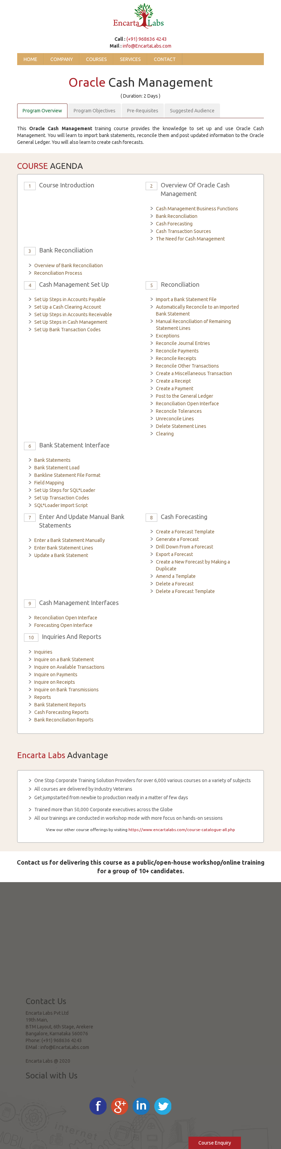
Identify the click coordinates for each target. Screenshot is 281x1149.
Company (61, 59)
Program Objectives (94, 110)
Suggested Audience (192, 110)
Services (130, 59)
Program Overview (42, 110)
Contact (165, 59)
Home (30, 59)
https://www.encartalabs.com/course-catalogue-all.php (182, 829)
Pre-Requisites (142, 110)
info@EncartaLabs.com (147, 46)
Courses (96, 59)
